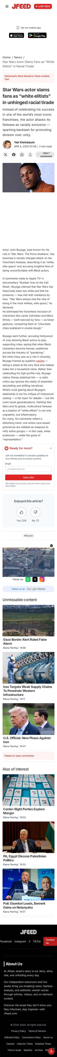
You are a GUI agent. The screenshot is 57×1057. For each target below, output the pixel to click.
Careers (10, 1043)
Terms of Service (37, 1031)
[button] (51, 545)
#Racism (28, 535)
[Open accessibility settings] (51, 1051)
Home (7, 57)
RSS (47, 1050)
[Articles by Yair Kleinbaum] (7, 144)
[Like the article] (21, 512)
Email (8, 463)
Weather (28, 1050)
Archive (39, 1050)
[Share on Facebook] (14, 155)
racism (40, 360)
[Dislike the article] (35, 512)
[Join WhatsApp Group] (28, 579)
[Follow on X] (35, 579)
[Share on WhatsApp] (22, 155)
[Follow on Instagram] (41, 579)
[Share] (30, 155)
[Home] (21, 6)
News (18, 57)
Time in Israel (14, 1050)
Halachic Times (25, 1043)
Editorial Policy (11, 1037)
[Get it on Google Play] (37, 35)
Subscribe (28, 477)
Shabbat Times (43, 1043)
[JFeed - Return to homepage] (28, 932)
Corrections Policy (31, 1037)
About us (48, 1037)
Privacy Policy (18, 1031)
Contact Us (50, 941)
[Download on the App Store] (16, 35)
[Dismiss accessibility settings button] (53, 1048)
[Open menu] (7, 6)
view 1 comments (46, 155)
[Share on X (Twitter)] (6, 155)
